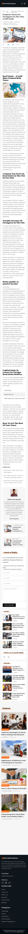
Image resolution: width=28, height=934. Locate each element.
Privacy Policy (5, 900)
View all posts (14, 519)
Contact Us (4, 892)
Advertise (4, 897)
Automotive (4, 916)
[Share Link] (3, 44)
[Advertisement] (14, 838)
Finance (3, 913)
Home (4, 11)
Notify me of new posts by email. (13, 569)
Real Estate (7, 12)
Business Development (8, 921)
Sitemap (3, 902)
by (14, 620)
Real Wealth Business (11, 930)
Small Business (5, 919)
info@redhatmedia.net (7, 876)
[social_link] (4, 657)
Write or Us (4, 894)
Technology (4, 911)
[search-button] (22, 3)
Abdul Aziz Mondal (8, 21)
